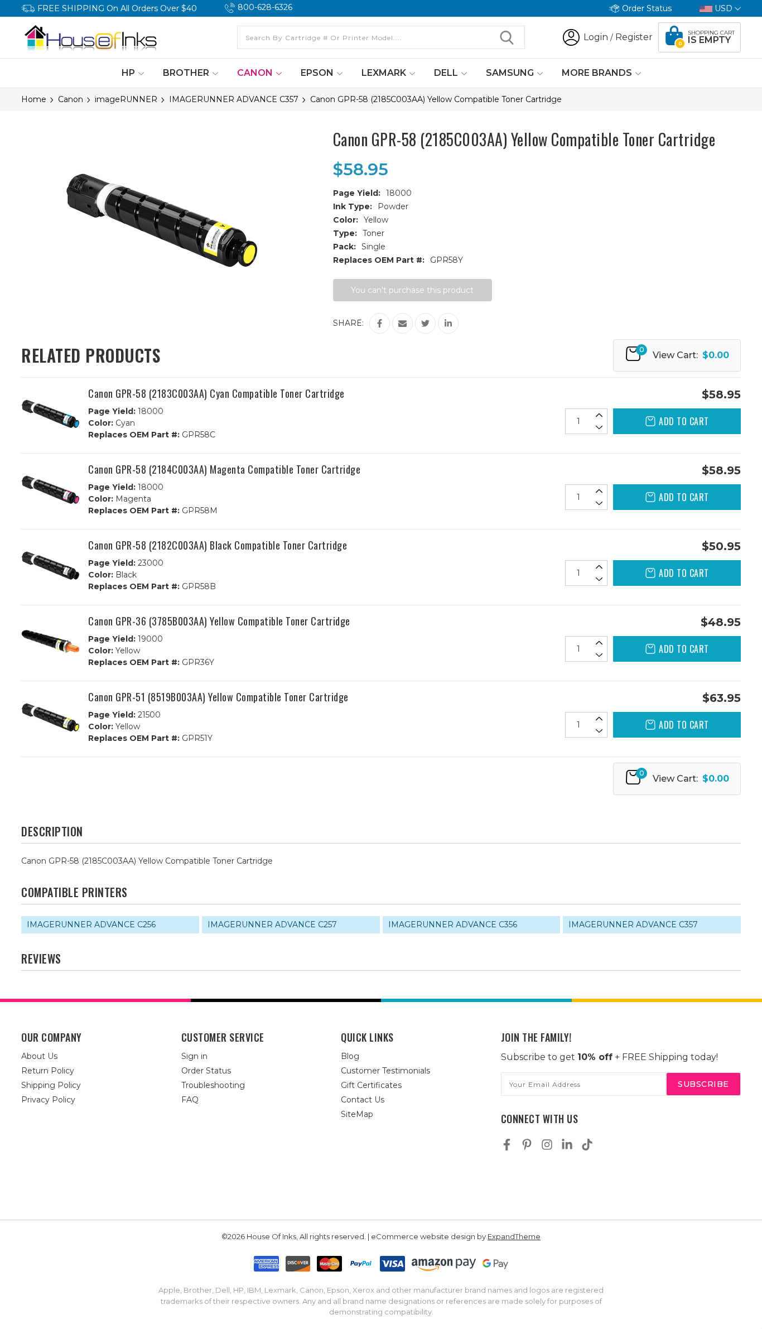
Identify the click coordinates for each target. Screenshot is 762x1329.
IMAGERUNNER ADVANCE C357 (633, 924)
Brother (187, 73)
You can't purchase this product (412, 290)
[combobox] (381, 37)
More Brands (598, 73)
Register (634, 37)
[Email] (402, 323)
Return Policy (47, 1071)
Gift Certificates (371, 1085)
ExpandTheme (514, 1236)
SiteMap (357, 1114)
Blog (350, 1056)
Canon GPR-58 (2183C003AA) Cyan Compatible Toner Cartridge (216, 393)
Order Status (647, 8)
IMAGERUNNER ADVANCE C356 (452, 924)
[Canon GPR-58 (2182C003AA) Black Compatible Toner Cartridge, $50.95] (50, 567)
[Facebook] (379, 323)
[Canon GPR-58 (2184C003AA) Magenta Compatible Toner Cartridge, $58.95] (50, 491)
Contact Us (362, 1100)
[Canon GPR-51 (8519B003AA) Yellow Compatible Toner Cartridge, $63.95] (50, 719)
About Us (39, 1056)
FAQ (190, 1100)
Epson (318, 73)
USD (723, 8)
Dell (447, 73)
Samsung (511, 73)
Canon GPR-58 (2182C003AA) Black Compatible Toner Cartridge (217, 545)
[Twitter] (425, 323)
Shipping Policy (51, 1085)
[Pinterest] (527, 1144)
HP (129, 73)
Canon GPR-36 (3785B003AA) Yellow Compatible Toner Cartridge (219, 621)
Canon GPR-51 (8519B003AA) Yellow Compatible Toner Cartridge (218, 697)
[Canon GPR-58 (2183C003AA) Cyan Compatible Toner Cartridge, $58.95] (50, 415)
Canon (256, 73)
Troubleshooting (213, 1085)
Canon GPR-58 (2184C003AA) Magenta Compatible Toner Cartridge (224, 469)
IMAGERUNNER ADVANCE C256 (91, 924)
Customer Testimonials (385, 1071)
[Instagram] (547, 1144)
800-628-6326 (265, 7)
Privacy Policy (48, 1100)
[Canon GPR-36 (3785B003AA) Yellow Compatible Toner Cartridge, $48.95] (50, 643)
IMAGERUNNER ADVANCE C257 (272, 924)
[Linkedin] (448, 323)
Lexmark (384, 73)
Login (595, 37)
